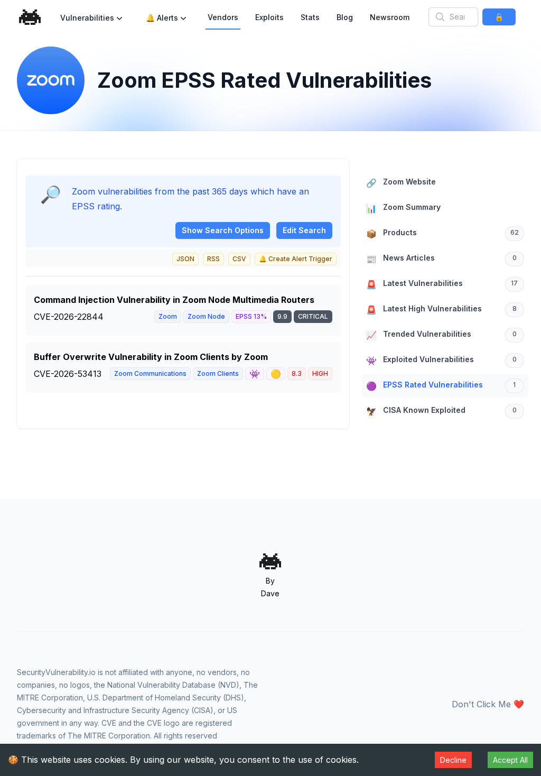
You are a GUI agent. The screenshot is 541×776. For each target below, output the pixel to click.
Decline (453, 759)
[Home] (30, 17)
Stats (310, 17)
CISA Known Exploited (441, 411)
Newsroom (389, 17)
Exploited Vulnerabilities (441, 360)
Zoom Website (401, 182)
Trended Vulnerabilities (441, 334)
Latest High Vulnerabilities (441, 309)
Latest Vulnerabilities (442, 284)
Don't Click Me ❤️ (488, 704)
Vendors (223, 17)
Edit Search (304, 230)
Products (442, 233)
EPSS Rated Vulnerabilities (441, 385)
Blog (345, 17)
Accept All (510, 759)
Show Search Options (223, 230)
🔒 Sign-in (499, 18)
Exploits (269, 17)
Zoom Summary (403, 208)
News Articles (441, 258)
